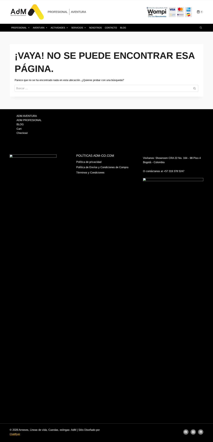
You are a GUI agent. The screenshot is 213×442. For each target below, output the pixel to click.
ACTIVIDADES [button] (58, 27)
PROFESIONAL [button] (19, 27)
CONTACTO (111, 27)
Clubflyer (15, 434)
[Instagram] (193, 432)
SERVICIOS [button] (77, 27)
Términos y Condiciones (90, 172)
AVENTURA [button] (38, 27)
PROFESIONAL (58, 11)
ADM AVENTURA (27, 115)
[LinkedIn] (200, 432)
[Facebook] (186, 432)
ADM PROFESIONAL (29, 120)
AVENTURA (78, 11)
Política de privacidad (88, 161)
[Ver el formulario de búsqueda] (200, 27)
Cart (19, 128)
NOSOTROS (95, 27)
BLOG (123, 27)
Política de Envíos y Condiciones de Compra (102, 167)
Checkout (22, 133)
